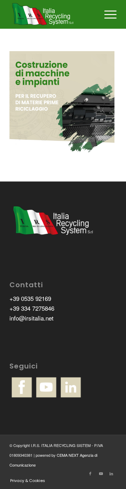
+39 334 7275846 (31, 308)
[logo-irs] (52, 14)
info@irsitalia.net (31, 318)
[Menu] (107, 14)
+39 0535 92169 (30, 298)
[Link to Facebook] (90, 473)
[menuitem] (107, 14)
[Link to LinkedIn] (111, 473)
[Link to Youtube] (101, 473)
